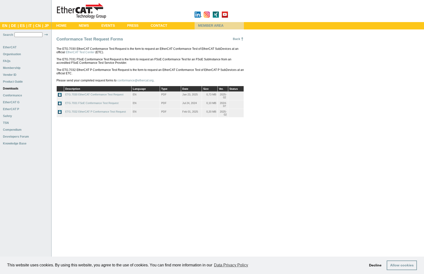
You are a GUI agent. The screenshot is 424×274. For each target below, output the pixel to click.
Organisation (12, 54)
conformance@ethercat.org (135, 80)
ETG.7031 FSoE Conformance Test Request (92, 103)
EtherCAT (9, 47)
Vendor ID (9, 75)
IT (30, 26)
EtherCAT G (11, 102)
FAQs (7, 61)
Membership (11, 68)
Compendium (12, 129)
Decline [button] (375, 265)
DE (13, 26)
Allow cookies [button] (402, 265)
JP (46, 26)
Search (8, 35)
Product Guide (13, 81)
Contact (159, 25)
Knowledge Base (14, 143)
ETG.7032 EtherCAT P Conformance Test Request (95, 111)
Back (236, 39)
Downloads (10, 88)
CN (38, 26)
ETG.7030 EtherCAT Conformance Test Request (94, 94)
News (84, 25)
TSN (6, 123)
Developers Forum (16, 136)
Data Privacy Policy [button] (231, 265)
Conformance (12, 95)
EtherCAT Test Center (80, 52)
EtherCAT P (11, 109)
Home (61, 25)
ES (22, 26)
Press (132, 25)
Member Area (211, 25)
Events (108, 25)
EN (4, 26)
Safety (7, 116)
